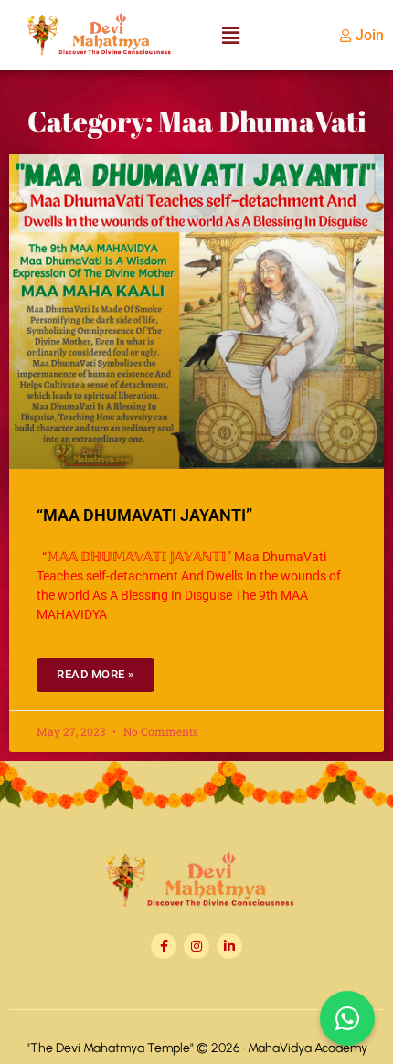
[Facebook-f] (163, 946)
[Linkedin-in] (229, 946)
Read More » (95, 674)
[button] (230, 35)
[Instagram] (196, 946)
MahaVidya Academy (307, 1048)
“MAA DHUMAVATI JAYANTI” (144, 515)
